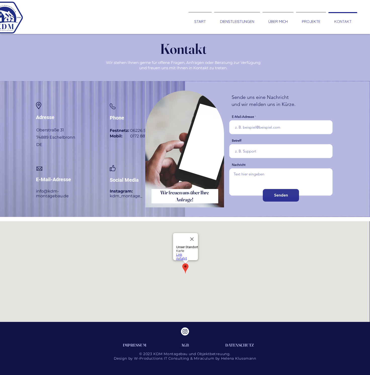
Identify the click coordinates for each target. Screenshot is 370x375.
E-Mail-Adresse (243, 116)
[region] (183, 154)
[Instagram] (185, 331)
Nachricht (238, 164)
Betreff (236, 140)
